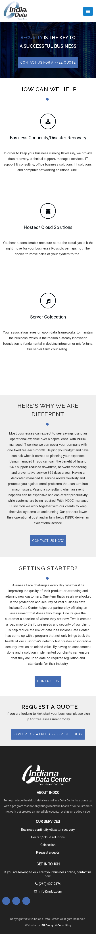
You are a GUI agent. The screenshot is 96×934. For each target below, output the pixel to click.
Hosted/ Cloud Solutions (48, 227)
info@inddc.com (50, 891)
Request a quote (48, 852)
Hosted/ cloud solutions (48, 837)
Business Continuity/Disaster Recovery (48, 137)
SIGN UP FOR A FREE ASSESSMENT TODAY (48, 734)
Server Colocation (48, 317)
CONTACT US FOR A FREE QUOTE (48, 62)
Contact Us (48, 681)
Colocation (48, 845)
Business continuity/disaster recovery (48, 829)
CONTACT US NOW (48, 540)
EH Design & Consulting (56, 925)
